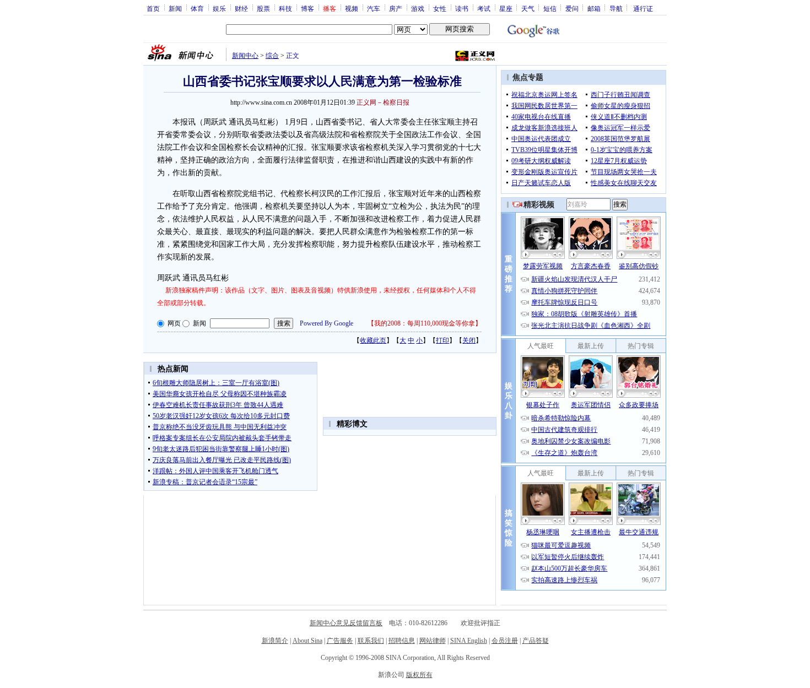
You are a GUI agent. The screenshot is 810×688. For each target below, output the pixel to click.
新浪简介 (275, 640)
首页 (153, 8)
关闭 (469, 340)
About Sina (307, 640)
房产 (395, 8)
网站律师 (432, 640)
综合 (272, 55)
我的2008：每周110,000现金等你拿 (424, 323)
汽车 (373, 8)
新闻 (175, 8)
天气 (527, 8)
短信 (550, 8)
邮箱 (594, 8)
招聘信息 (401, 640)
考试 (483, 8)
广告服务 (340, 640)
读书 (461, 8)
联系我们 (371, 640)
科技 (285, 8)
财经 (241, 8)
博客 (307, 8)
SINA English (468, 640)
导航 (616, 8)
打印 (442, 340)
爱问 (572, 8)
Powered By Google (326, 323)
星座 (505, 8)
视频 (351, 8)
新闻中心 (245, 55)
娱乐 (219, 8)
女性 (439, 8)
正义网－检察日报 (383, 102)
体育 (197, 8)
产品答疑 (535, 640)
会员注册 (505, 640)
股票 (263, 8)
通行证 (643, 8)
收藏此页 (373, 340)
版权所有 (419, 675)
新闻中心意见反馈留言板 (346, 623)
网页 (174, 323)
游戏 (417, 8)
